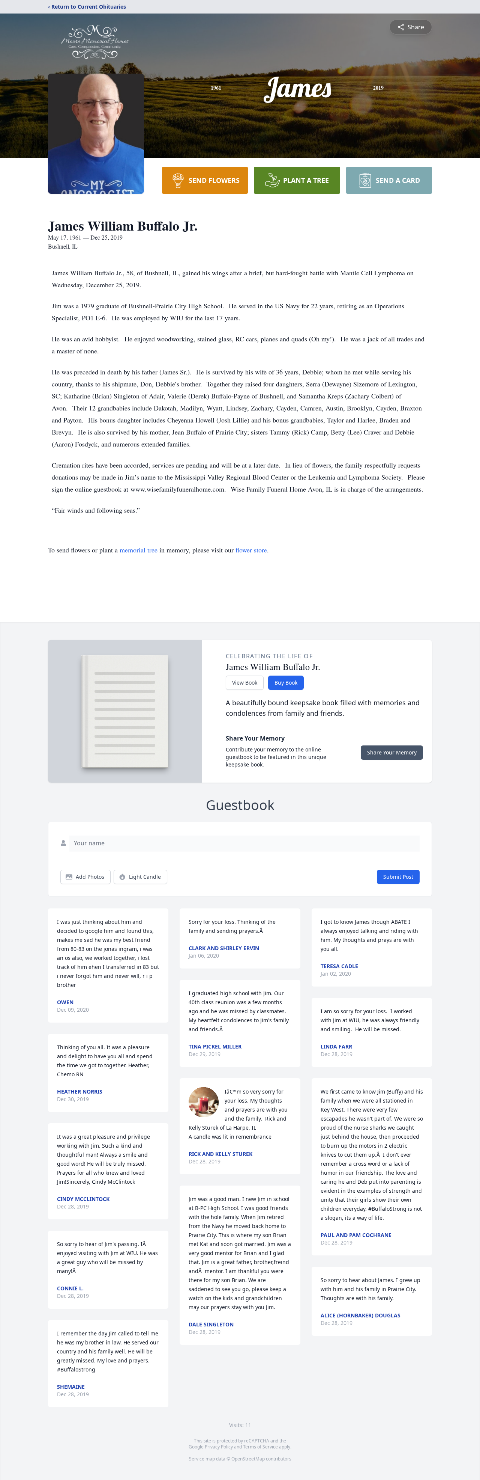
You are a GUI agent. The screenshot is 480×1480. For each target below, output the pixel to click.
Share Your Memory (392, 752)
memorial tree (139, 549)
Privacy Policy (219, 1447)
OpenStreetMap (248, 1459)
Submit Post (398, 876)
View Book (244, 682)
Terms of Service (260, 1447)
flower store (251, 549)
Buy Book (285, 682)
